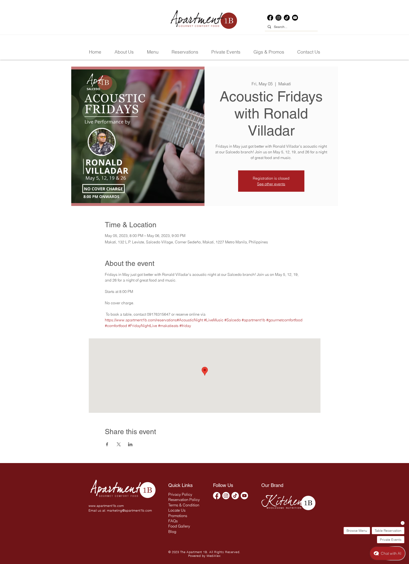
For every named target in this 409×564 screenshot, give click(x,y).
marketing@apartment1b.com (129, 510)
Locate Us (177, 510)
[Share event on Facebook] (107, 444)
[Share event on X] (118, 444)
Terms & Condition (183, 505)
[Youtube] (295, 18)
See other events (271, 184)
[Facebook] (270, 18)
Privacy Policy (180, 494)
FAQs (173, 521)
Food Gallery (179, 526)
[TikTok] (287, 18)
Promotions (177, 515)
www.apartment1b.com (106, 506)
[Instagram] (278, 18)
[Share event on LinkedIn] (130, 444)
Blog (172, 531)
